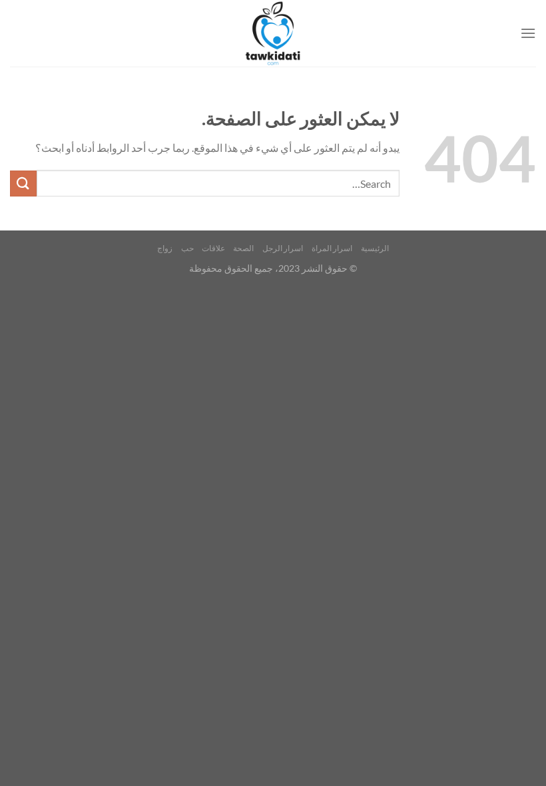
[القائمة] (528, 33)
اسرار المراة (332, 248)
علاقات (213, 248)
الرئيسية (375, 248)
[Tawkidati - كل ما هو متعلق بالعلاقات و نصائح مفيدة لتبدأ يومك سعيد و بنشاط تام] (273, 33)
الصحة (243, 248)
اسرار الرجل (283, 248)
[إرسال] (23, 183)
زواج (164, 248)
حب (187, 248)
